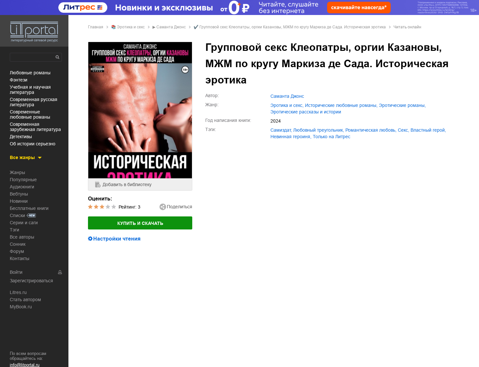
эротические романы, (402, 105)
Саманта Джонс (171, 27)
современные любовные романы (30, 114)
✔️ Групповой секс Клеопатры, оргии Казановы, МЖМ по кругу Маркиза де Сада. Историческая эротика (290, 27)
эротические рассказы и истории (305, 111)
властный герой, (428, 130)
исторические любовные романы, (341, 105)
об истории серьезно (32, 143)
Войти (16, 272)
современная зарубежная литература (35, 127)
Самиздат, (281, 130)
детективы (21, 136)
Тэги (14, 229)
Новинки (19, 201)
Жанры (17, 172)
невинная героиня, (291, 136)
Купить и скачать (140, 223)
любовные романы (30, 72)
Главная (95, 27)
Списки (17, 215)
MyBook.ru (21, 306)
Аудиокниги (22, 186)
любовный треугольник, (318, 130)
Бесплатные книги (29, 208)
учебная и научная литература (30, 89)
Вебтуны (19, 194)
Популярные (23, 179)
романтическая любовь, (371, 130)
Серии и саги (24, 222)
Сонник (17, 244)
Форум (17, 251)
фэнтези (18, 79)
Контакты (19, 258)
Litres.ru (18, 292)
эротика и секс (131, 27)
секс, (403, 130)
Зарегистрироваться (31, 280)
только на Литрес (331, 136)
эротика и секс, (287, 105)
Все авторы (22, 237)
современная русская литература (33, 102)
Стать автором (25, 299)
